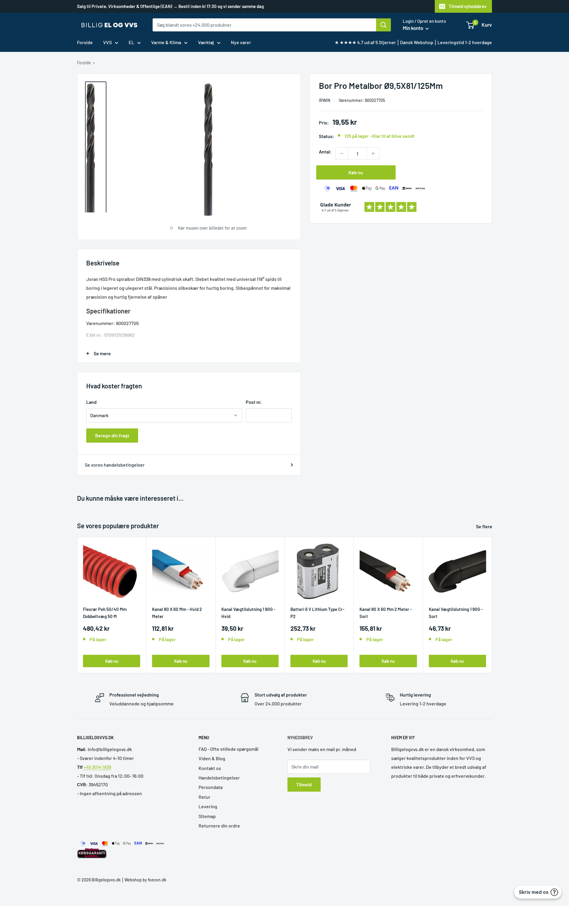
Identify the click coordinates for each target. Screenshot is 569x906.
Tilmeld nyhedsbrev (468, 6)
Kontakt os (210, 768)
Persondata (211, 787)
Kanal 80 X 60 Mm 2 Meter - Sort (385, 612)
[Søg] (383, 24)
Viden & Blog (212, 758)
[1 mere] (373, 153)
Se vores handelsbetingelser (115, 465)
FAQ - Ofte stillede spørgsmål (228, 749)
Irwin (324, 100)
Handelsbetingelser (219, 777)
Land (91, 402)
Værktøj (206, 42)
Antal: (325, 151)
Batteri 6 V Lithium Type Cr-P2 (317, 612)
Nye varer (241, 42)
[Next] (492, 605)
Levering (208, 806)
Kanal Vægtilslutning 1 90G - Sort (456, 612)
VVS (107, 42)
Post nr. (254, 402)
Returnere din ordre (219, 825)
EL (131, 42)
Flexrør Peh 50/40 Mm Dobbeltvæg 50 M (105, 612)
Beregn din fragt (112, 435)
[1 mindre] (341, 153)
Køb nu (356, 172)
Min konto (413, 28)
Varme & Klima (166, 42)
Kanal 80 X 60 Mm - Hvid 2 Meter (177, 612)
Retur (204, 797)
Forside (85, 42)
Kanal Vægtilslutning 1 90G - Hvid (248, 612)
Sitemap (207, 816)
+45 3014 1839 (97, 767)
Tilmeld (304, 784)
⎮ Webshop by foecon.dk (143, 879)
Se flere (484, 526)
